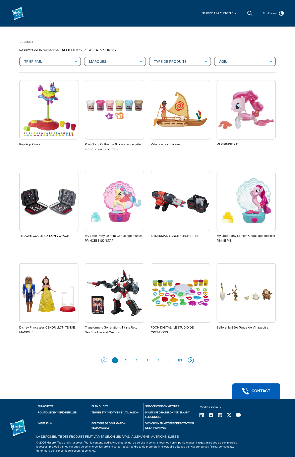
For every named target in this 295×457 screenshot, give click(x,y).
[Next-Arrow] (191, 360)
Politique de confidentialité (57, 412)
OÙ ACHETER (46, 406)
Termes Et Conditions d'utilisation (115, 412)
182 (180, 360)
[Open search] (250, 13)
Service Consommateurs (162, 406)
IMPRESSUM (45, 423)
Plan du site (100, 406)
